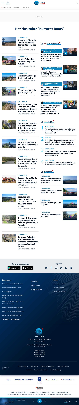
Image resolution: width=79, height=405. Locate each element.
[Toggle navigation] (2, 2)
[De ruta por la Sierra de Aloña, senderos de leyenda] (9, 143)
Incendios (16, 7)
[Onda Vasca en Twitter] (46, 268)
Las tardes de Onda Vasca (11, 288)
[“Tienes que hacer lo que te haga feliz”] (9, 91)
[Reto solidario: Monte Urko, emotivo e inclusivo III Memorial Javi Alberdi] (9, 179)
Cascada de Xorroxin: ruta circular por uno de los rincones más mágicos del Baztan (27, 127)
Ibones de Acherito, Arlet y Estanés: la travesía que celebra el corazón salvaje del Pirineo (28, 242)
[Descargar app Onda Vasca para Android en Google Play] (14, 268)
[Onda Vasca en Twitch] (66, 268)
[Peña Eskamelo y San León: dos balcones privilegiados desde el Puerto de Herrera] (9, 105)
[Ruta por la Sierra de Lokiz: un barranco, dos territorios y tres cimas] (9, 41)
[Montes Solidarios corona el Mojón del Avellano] (9, 60)
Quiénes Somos (23, 366)
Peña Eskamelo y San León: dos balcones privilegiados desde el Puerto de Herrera (27, 108)
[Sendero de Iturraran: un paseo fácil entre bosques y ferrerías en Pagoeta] (9, 219)
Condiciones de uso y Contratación (36, 370)
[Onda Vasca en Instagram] (61, 268)
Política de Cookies (63, 366)
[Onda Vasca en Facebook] (51, 268)
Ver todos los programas (11, 319)
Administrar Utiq (55, 370)
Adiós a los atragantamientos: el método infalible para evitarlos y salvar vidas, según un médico (60, 153)
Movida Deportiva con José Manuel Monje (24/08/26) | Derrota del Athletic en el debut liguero (51, 57)
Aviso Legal (34, 366)
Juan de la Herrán (59, 284)
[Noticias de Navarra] (68, 379)
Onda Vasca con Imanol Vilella (13, 312)
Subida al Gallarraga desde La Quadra (27, 77)
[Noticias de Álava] (52, 379)
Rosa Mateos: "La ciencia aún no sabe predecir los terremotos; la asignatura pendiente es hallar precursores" (50, 92)
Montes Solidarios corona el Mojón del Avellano (26, 61)
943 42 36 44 (41, 347)
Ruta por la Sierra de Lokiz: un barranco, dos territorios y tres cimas (27, 44)
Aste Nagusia (7, 7)
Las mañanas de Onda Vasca (12, 284)
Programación (36, 289)
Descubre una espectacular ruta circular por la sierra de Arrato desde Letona (27, 201)
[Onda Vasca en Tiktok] (71, 268)
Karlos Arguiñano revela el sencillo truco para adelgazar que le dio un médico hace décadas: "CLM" (60, 131)
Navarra (48, 138)
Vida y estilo (22, 37)
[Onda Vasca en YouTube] (56, 268)
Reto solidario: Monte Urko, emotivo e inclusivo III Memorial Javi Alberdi (27, 181)
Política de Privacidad (47, 366)
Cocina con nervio (59, 292)
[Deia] (8, 379)
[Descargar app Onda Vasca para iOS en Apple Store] (27, 268)
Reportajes (35, 285)
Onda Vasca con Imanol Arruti (13, 308)
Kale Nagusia (7, 292)
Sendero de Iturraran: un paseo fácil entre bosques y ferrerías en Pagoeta (28, 221)
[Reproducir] (65, 53)
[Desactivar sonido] (70, 401)
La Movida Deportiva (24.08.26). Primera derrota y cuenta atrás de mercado (51, 74)
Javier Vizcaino (58, 288)
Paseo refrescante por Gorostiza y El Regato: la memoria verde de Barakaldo (27, 162)
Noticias (34, 281)
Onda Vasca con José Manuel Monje (12, 296)
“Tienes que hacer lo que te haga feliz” (27, 91)
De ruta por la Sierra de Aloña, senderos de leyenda (28, 144)
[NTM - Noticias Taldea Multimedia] (39, 380)
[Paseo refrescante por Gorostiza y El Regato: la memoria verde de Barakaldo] (9, 160)
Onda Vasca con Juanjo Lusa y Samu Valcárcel (12, 303)
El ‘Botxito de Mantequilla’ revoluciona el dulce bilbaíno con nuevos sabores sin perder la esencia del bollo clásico (50, 110)
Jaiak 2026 (25, 7)
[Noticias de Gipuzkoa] (23, 379)
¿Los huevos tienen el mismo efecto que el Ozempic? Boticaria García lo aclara (60, 164)
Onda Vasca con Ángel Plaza (12, 315)
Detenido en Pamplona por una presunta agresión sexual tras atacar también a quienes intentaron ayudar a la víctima (60, 142)
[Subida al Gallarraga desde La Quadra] (9, 77)
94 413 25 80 (41, 341)
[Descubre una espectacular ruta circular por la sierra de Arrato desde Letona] (9, 198)
